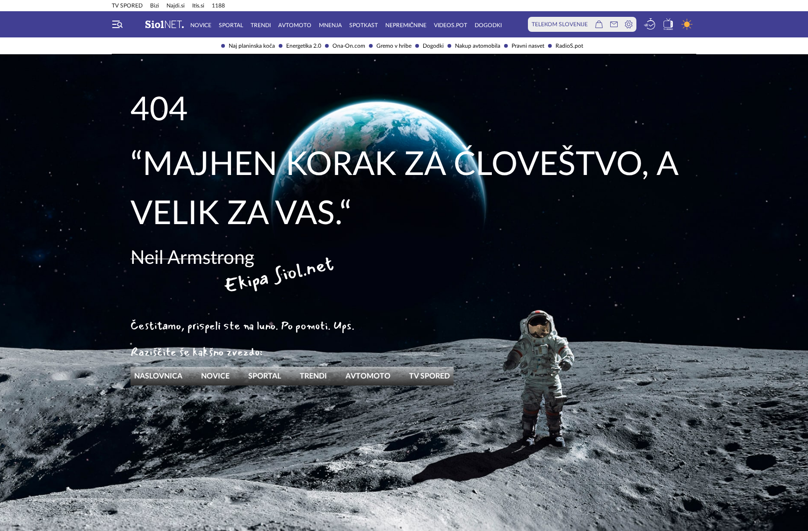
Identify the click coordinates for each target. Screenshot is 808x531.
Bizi (154, 5)
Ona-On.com (348, 46)
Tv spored (429, 376)
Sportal (231, 25)
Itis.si (198, 5)
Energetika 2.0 (303, 46)
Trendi (261, 25)
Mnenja (330, 25)
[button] (117, 24)
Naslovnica (158, 376)
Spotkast (363, 25)
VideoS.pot (450, 25)
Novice (200, 25)
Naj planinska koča (252, 46)
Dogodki (433, 46)
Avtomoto (294, 25)
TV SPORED (127, 5)
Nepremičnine (405, 25)
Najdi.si (175, 5)
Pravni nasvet (528, 46)
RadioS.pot (569, 46)
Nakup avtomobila (477, 46)
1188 (218, 5)
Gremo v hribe (393, 46)
